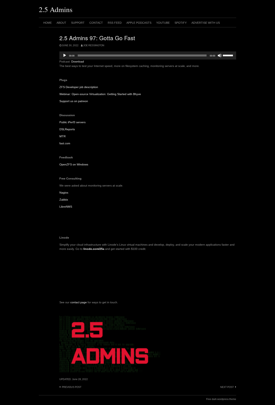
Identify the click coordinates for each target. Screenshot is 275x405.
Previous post (71, 387)
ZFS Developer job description (78, 87)
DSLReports (67, 129)
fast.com (64, 143)
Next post (227, 387)
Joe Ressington (93, 45)
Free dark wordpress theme (221, 399)
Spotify (181, 22)
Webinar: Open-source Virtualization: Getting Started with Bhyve (100, 94)
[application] (147, 55)
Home (47, 22)
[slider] (228, 55)
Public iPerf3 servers (72, 122)
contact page (78, 302)
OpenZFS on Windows (73, 164)
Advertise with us (205, 22)
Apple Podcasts (138, 22)
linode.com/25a (93, 248)
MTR (62, 136)
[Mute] (220, 55)
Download (77, 61)
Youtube (163, 22)
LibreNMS (65, 206)
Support (78, 22)
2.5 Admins (55, 9)
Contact (96, 22)
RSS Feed (115, 22)
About (61, 22)
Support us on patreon (73, 101)
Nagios (63, 192)
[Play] (65, 55)
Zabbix (63, 199)
